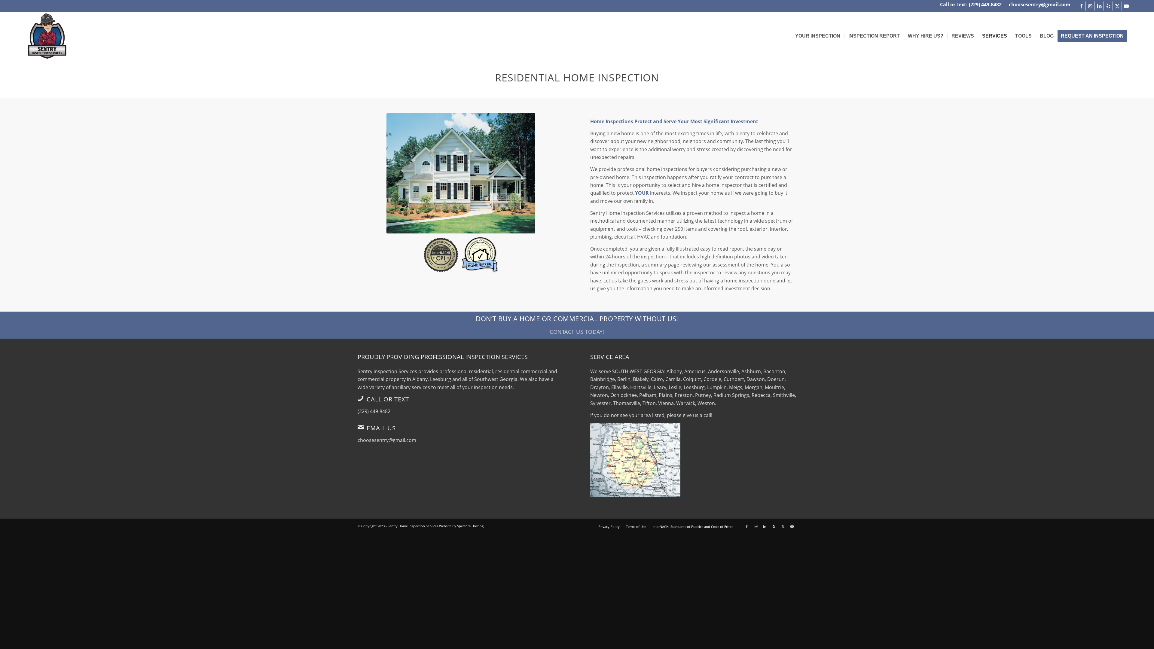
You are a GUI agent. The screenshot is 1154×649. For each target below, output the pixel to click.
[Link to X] (1117, 6)
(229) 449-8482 (374, 411)
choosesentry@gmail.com (1039, 4)
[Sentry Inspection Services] (47, 36)
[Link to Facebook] (1081, 6)
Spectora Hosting (470, 526)
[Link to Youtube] (1126, 6)
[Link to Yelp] (1108, 6)
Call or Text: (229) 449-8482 (971, 4)
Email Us (381, 428)
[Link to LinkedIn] (1099, 6)
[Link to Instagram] (1090, 6)
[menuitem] (817, 36)
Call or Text (388, 399)
